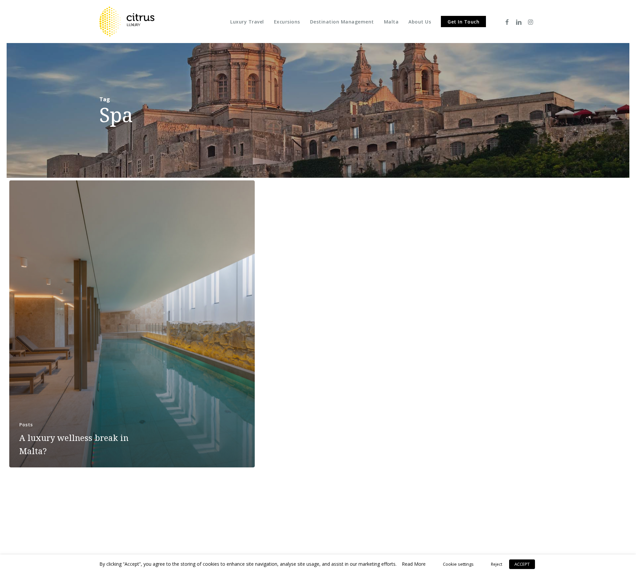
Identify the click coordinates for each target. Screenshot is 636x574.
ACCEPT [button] (522, 564)
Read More (414, 564)
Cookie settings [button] (458, 564)
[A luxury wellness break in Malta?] (132, 323)
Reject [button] (496, 564)
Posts (26, 424)
